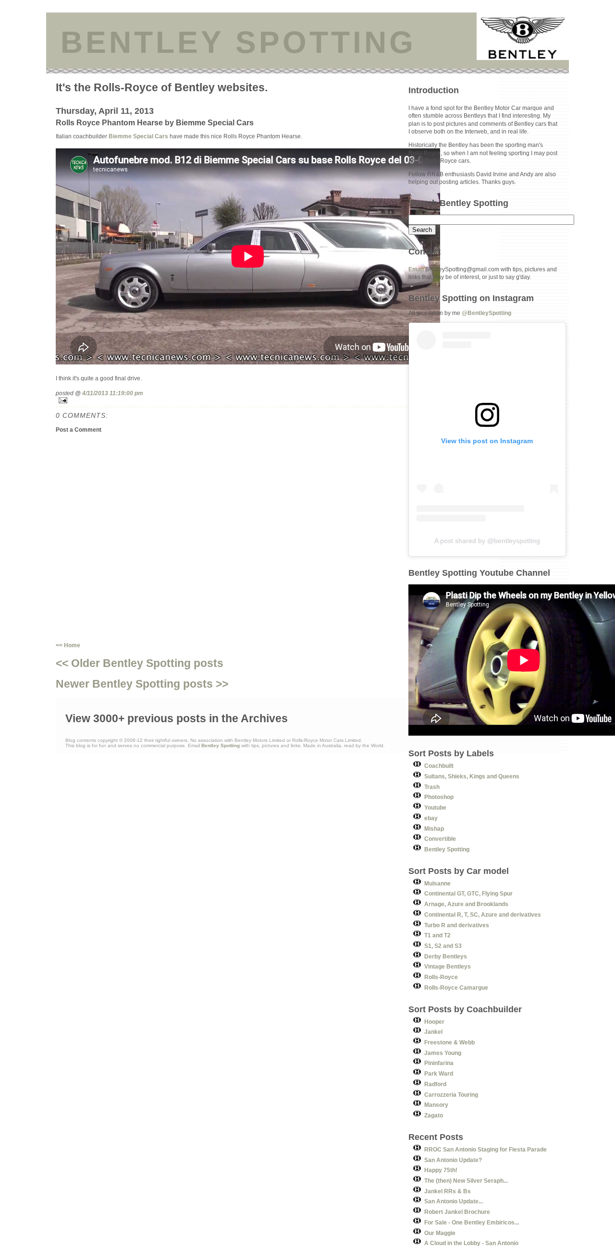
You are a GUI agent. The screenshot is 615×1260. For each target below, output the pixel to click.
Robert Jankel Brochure (457, 1212)
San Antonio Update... (453, 1201)
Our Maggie (439, 1233)
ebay (431, 818)
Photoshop (439, 797)
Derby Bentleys (445, 956)
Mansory (436, 1105)
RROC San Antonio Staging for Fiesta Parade (485, 1149)
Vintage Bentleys (447, 966)
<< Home (68, 645)
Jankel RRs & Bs (447, 1191)
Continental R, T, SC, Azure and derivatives (482, 914)
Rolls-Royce (441, 977)
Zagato (433, 1115)
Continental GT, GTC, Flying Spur (468, 893)
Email (416, 269)
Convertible (440, 839)
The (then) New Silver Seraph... (466, 1180)
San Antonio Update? (453, 1160)
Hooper (434, 1021)
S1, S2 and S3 (443, 946)
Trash (432, 787)
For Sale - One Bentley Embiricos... (471, 1222)
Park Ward (438, 1073)
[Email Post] (232, 400)
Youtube (435, 807)
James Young (442, 1053)
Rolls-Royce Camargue (456, 987)
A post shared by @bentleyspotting (487, 541)
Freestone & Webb (449, 1042)
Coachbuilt (439, 766)
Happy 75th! (440, 1170)
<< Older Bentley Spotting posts (139, 663)
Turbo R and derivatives (456, 925)
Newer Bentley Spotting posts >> (142, 684)
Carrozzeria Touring (451, 1094)
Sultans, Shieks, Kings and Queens (471, 776)
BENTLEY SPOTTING (238, 42)
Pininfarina (439, 1063)
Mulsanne (437, 883)
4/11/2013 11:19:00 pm (112, 393)
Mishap (434, 828)
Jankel (433, 1032)
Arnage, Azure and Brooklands (466, 904)
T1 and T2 (437, 935)
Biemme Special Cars (138, 136)
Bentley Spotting (446, 849)
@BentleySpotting (486, 313)
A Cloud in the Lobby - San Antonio (471, 1243)
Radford (435, 1084)
